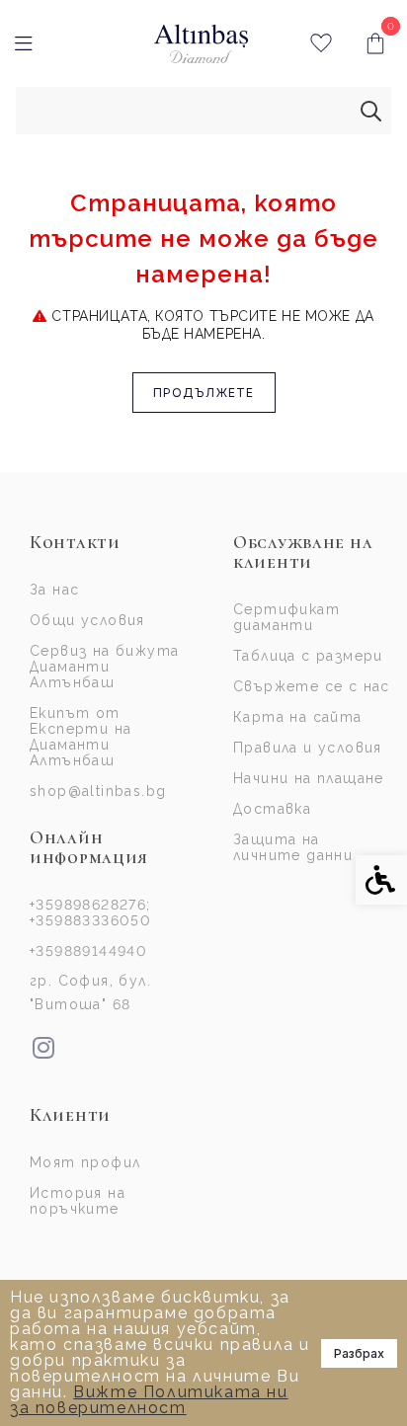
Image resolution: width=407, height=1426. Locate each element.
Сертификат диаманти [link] (286, 617)
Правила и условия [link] (307, 747)
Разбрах (359, 1353)
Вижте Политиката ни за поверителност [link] (149, 1400)
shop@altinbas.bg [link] (98, 791)
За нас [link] (54, 589)
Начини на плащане (308, 778)
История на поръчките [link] (77, 1201)
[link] (201, 44)
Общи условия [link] (87, 620)
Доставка (272, 809)
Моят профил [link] (85, 1162)
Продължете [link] (204, 392)
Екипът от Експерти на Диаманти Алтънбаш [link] (80, 736)
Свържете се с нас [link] (311, 686)
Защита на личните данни (293, 847)
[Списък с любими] (320, 44)
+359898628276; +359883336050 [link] (90, 912)
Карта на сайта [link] (298, 717)
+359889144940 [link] (88, 951)
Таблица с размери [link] (308, 656)
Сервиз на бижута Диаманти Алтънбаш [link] (104, 666)
